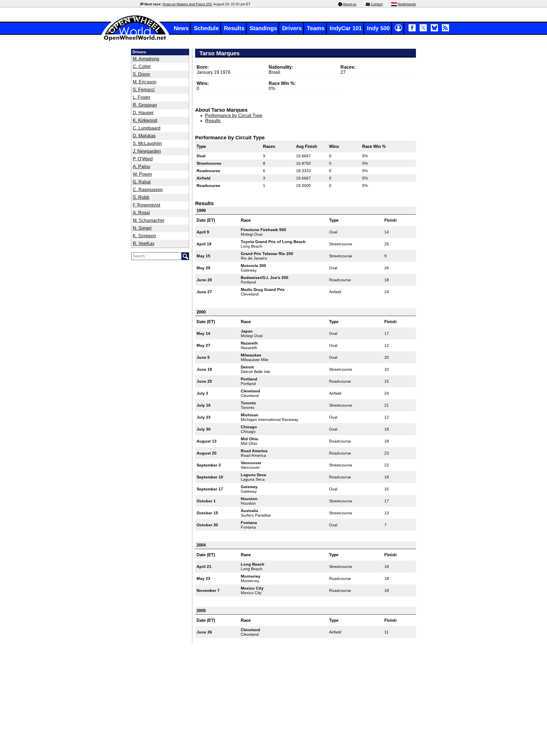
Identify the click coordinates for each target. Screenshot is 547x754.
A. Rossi (141, 212)
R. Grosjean (145, 105)
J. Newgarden (147, 151)
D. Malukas (144, 135)
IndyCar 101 (346, 28)
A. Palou (141, 166)
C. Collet (141, 66)
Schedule (206, 28)
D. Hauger (143, 112)
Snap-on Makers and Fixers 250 (187, 4)
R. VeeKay (143, 243)
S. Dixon (141, 74)
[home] (135, 40)
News (181, 28)
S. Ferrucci (144, 89)
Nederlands (407, 4)
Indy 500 (378, 28)
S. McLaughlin (147, 143)
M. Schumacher (148, 220)
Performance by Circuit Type (233, 115)
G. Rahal (142, 182)
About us (349, 4)
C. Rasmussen (148, 189)
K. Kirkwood (145, 120)
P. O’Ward (143, 158)
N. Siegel (142, 228)
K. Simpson (144, 235)
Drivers (292, 28)
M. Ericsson (144, 82)
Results (234, 28)
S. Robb (141, 197)
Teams (315, 28)
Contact (377, 4)
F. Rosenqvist (146, 205)
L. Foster (141, 97)
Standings (263, 28)
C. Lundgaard (146, 128)
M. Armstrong (146, 58)
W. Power (142, 174)
